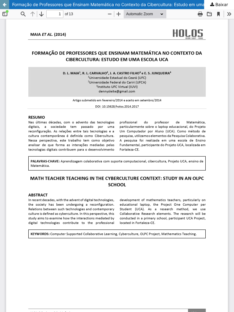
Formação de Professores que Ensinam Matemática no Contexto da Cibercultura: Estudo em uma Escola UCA (120, 4)
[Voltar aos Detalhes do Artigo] (4, 4)
